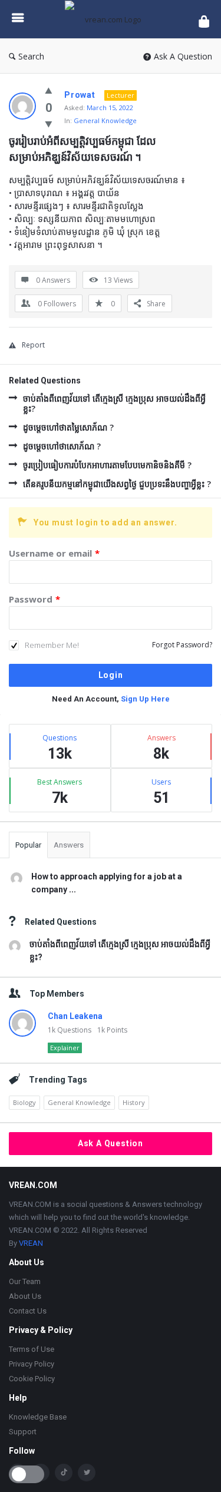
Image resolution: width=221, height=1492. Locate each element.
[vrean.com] (111, 19)
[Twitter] (86, 1472)
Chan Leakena (75, 1016)
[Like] (48, 90)
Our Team (25, 1281)
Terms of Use (31, 1349)
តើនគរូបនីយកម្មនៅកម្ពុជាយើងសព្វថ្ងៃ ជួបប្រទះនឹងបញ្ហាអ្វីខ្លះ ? (117, 484)
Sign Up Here (145, 698)
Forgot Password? (182, 645)
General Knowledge (105, 120)
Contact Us (28, 1310)
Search (31, 56)
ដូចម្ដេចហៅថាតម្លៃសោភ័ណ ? (68, 427)
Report (33, 345)
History (134, 1102)
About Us (25, 1296)
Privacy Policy (31, 1363)
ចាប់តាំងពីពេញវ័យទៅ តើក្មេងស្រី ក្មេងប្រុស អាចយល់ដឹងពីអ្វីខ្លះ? (114, 403)
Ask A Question (183, 56)
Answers (69, 845)
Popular (28, 845)
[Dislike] (48, 123)
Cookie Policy (32, 1378)
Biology (24, 1102)
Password (34, 599)
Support (23, 1431)
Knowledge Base (38, 1416)
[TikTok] (63, 1472)
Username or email (54, 553)
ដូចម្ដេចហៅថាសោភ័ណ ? (62, 446)
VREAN (31, 1243)
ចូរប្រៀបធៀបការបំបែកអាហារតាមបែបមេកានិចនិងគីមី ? (107, 465)
